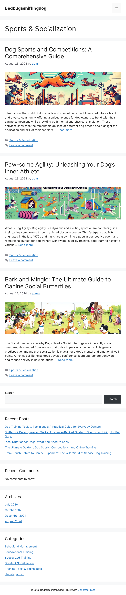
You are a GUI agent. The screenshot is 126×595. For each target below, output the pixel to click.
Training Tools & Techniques (23, 568)
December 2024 (15, 515)
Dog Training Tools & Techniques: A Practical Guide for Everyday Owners (53, 426)
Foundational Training (19, 552)
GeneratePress (86, 589)
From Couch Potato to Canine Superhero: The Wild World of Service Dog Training (58, 453)
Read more (65, 130)
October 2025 (14, 510)
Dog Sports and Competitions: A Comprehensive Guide (48, 53)
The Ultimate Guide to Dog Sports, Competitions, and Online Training (50, 447)
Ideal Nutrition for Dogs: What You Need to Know (37, 442)
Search (9, 392)
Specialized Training (18, 557)
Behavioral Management (21, 546)
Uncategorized (14, 574)
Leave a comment (21, 145)
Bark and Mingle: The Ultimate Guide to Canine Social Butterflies (58, 283)
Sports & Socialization (23, 140)
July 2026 (11, 504)
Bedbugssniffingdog (25, 8)
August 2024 (13, 521)
